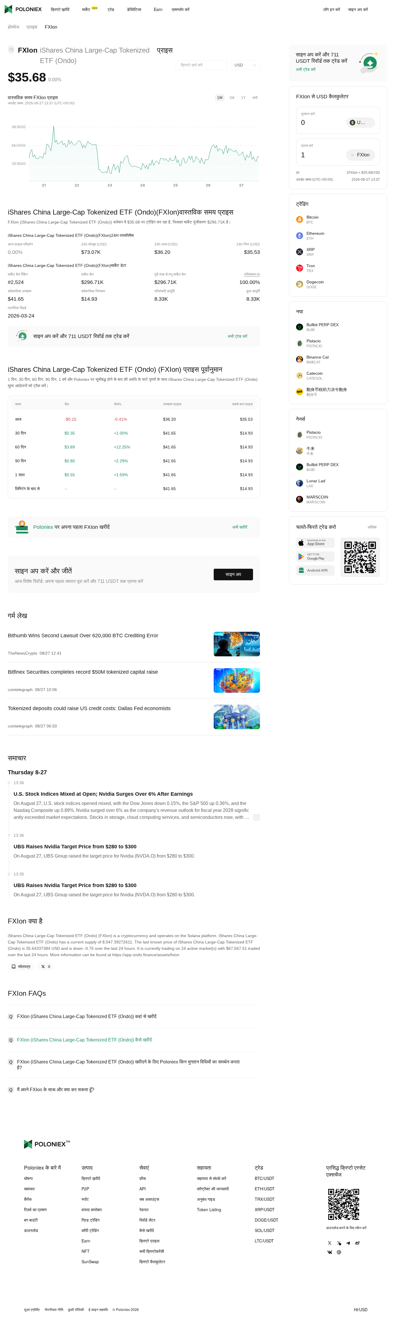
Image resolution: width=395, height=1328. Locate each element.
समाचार (29, 1189)
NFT (86, 1251)
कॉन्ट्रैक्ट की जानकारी (213, 1189)
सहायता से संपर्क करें (211, 1178)
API (142, 1189)
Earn (86, 1241)
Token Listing (209, 1209)
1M (231, 98)
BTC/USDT (264, 1178)
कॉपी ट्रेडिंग (90, 1230)
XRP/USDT (265, 1209)
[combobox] (201, 65)
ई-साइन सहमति (98, 1309)
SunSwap (90, 1261)
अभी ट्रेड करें (237, 336)
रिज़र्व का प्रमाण (35, 1209)
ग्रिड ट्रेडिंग (90, 1220)
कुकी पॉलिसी (76, 1309)
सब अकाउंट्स (149, 1199)
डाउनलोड (31, 1230)
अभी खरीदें (239, 527)
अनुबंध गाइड (206, 1199)
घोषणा (28, 1178)
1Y (243, 98)
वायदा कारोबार (92, 1209)
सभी (255, 98)
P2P (85, 1189)
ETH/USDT (265, 1189)
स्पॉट (85, 1199)
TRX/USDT (265, 1199)
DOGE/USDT (266, 1220)
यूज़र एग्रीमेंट (32, 1309)
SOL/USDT (265, 1230)
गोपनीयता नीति (54, 1309)
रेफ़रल (143, 1209)
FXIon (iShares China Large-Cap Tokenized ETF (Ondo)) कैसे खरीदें (84, 1039)
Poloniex (23, 9)
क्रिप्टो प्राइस (149, 1241)
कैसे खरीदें (146, 1230)
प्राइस (32, 27)
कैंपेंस (28, 1199)
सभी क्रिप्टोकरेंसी (151, 1251)
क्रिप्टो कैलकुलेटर (152, 1261)
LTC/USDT (264, 1241)
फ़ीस (142, 1178)
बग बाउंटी (31, 1220)
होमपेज (13, 27)
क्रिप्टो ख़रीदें (91, 1178)
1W (219, 98)
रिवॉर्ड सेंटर (147, 1220)
